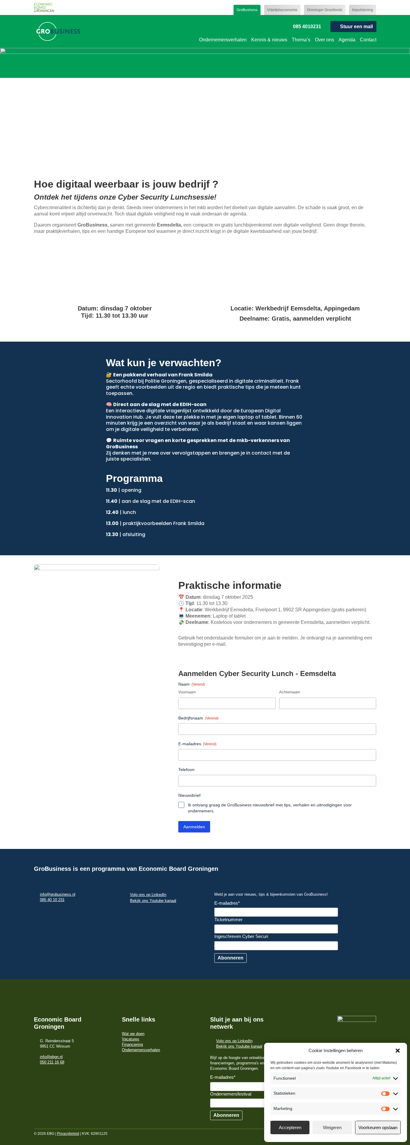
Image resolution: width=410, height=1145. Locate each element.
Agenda (347, 39)
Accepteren (290, 1127)
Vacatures (130, 1039)
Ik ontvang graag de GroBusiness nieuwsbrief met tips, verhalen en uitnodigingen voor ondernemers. (270, 807)
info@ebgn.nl (51, 1057)
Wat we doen (133, 1033)
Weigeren (332, 1127)
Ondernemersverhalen (223, 39)
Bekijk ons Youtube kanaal (153, 900)
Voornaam (187, 692)
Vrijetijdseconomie (282, 10)
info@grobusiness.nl (57, 894)
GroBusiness (247, 10)
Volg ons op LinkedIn (148, 894)
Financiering (132, 1044)
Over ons (324, 39)
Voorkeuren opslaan (377, 1127)
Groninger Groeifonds (324, 10)
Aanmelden (194, 826)
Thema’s (301, 39)
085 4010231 (307, 26)
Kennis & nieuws (269, 39)
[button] (398, 1051)
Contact (368, 39)
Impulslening (362, 10)
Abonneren (230, 957)
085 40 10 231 (52, 899)
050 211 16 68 (52, 1062)
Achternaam (289, 692)
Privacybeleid (68, 1134)
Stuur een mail (356, 26)
